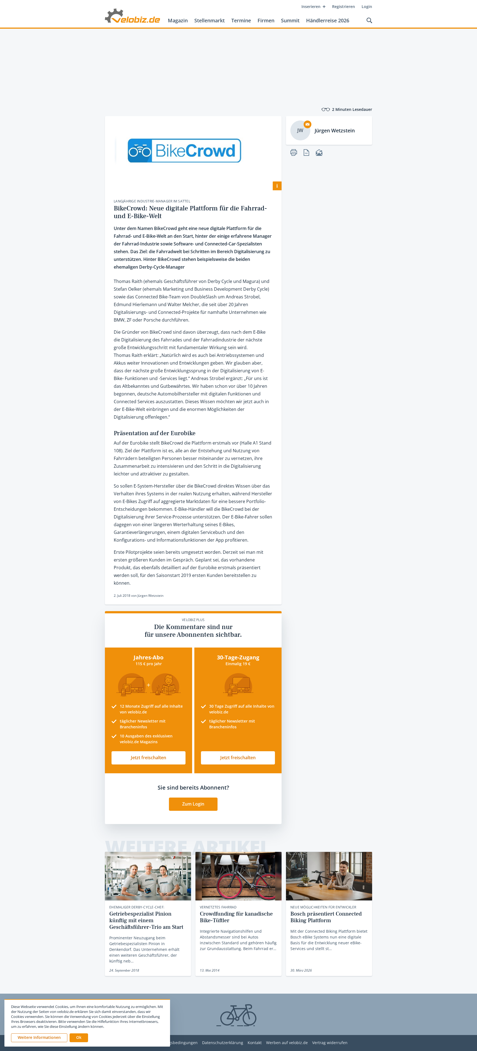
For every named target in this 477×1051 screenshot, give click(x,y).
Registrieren (343, 6)
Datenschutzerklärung (222, 1043)
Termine (241, 20)
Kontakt (255, 1043)
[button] (79, 1037)
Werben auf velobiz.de (287, 1043)
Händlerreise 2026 (327, 20)
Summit (290, 20)
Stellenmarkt (209, 20)
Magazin (178, 20)
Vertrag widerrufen (330, 1043)
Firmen (266, 20)
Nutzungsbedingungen (176, 1043)
